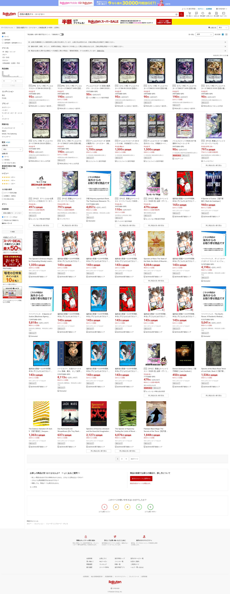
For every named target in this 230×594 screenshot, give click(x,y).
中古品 (4, 98)
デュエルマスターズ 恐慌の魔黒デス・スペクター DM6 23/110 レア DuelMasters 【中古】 (98, 88)
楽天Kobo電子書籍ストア (183, 216)
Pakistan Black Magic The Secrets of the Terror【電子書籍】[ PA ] (155, 431)
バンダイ (5, 110)
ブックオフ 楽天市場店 (124, 221)
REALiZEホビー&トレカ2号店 (213, 106)
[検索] (181, 14)
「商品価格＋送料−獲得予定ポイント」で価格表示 (42, 34)
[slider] (2, 77)
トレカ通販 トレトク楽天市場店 (98, 98)
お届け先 (5, 145)
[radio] (2, 36)
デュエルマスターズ (8, 128)
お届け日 (5, 153)
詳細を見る (100, 51)
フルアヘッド (179, 159)
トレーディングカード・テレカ (57, 524)
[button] (221, 9)
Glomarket (91, 221)
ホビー (29, 524)
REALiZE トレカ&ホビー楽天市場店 (42, 106)
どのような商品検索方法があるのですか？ (45, 480)
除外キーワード (7, 223)
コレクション (38, 524)
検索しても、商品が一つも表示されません (45, 483)
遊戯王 (4, 131)
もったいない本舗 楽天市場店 (40, 219)
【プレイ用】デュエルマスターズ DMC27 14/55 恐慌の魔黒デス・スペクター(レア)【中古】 (184, 88)
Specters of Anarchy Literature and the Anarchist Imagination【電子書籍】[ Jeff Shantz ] (97, 431)
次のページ (134, 459)
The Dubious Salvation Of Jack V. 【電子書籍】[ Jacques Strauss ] (40, 431)
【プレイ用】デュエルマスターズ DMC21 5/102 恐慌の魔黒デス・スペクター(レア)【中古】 (156, 88)
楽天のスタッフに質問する (141, 478)
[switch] (21, 167)
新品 (3, 95)
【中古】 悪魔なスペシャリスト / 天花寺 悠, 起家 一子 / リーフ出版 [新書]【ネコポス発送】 (156, 371)
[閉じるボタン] (225, 42)
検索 (13, 85)
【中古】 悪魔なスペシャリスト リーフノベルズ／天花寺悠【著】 (127, 201)
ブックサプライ (208, 161)
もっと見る (33, 487)
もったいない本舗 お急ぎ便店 (155, 391)
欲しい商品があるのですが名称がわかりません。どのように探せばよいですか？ (57, 477)
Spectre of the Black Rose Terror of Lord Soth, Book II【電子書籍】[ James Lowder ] (213, 371)
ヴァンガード (6, 137)
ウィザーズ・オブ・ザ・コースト (12, 114)
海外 (8, 142)
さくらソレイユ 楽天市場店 (97, 161)
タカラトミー (6, 107)
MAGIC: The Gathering (9, 134)
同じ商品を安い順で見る (214, 165)
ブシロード (5, 119)
